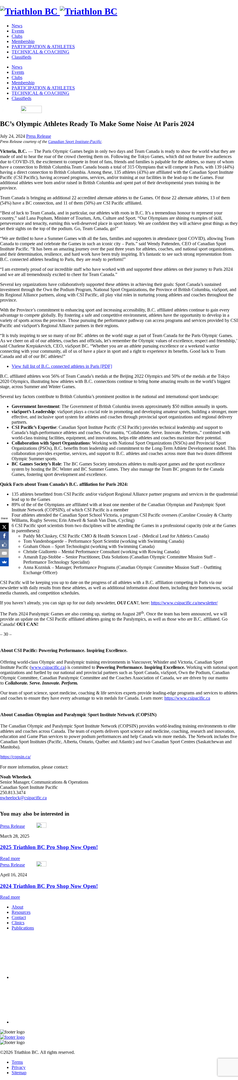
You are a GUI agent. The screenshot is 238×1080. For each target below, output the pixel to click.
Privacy (19, 1067)
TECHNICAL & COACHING (40, 51)
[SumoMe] (4, 562)
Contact (19, 917)
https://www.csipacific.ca (187, 698)
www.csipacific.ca (48, 667)
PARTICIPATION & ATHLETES (43, 46)
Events (18, 30)
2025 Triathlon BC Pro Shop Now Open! (49, 847)
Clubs (17, 36)
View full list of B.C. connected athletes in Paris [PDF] (62, 366)
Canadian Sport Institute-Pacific (75, 141)
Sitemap (19, 1072)
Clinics (18, 922)
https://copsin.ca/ (15, 756)
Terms (17, 1062)
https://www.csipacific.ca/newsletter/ (184, 602)
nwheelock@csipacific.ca (23, 797)
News (17, 25)
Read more (10, 858)
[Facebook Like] (4, 544)
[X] (4, 527)
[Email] (4, 553)
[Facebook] (4, 535)
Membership (23, 41)
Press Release (38, 136)
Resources (21, 912)
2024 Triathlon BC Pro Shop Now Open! (49, 886)
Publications (23, 927)
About (17, 907)
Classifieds (21, 57)
